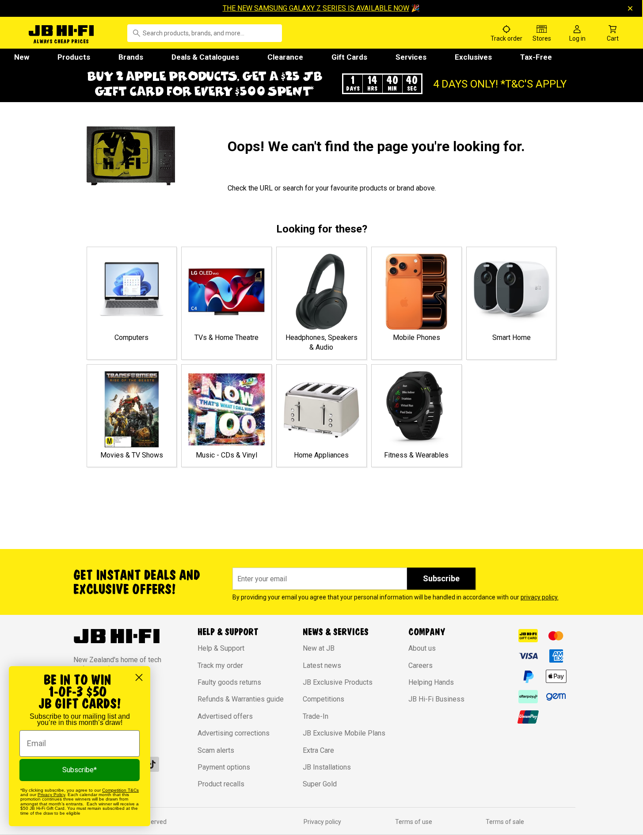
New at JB (319, 648)
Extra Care (318, 750)
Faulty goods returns (229, 682)
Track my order (220, 665)
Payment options (224, 767)
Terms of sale (505, 821)
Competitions (323, 699)
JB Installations (327, 767)
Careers (420, 665)
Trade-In (315, 716)
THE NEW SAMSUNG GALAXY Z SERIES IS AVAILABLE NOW (316, 8)
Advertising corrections (234, 733)
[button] (321, 83)
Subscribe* (79, 770)
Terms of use (413, 821)
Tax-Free (536, 57)
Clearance (285, 57)
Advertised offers (225, 716)
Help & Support (221, 648)
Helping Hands (431, 682)
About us (422, 648)
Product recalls (221, 784)
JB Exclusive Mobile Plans (344, 733)
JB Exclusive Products (338, 682)
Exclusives (473, 57)
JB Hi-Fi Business (436, 699)
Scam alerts (216, 750)
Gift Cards (349, 57)
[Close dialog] (139, 677)
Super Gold (320, 784)
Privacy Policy (51, 794)
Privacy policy (322, 821)
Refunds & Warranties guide (241, 699)
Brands (130, 57)
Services (411, 57)
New (21, 57)
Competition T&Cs (120, 790)
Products (73, 57)
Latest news (322, 665)
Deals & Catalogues (205, 57)
